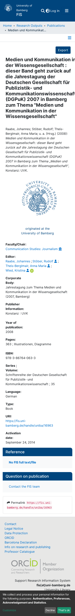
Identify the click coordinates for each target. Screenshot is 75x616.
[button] (47, 10)
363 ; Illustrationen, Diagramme (28, 344)
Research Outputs (29, 25)
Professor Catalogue (20, 551)
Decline (50, 610)
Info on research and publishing (27, 547)
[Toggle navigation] (66, 11)
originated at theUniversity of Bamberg (37, 231)
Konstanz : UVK (17, 313)
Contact (10, 524)
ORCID (9, 538)
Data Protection (16, 533)
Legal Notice (14, 528)
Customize (9, 610)
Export (63, 50)
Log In (55, 11)
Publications (56, 25)
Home (7, 25)
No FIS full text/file (22, 462)
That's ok (64, 610)
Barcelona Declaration (21, 542)
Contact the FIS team (24, 486)
